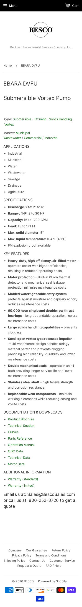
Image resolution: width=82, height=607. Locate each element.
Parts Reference (20, 438)
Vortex (9, 124)
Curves (13, 432)
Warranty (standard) (23, 479)
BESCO (29, 581)
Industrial (51, 138)
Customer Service (62, 560)
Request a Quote (29, 565)
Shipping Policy (14, 560)
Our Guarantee (36, 550)
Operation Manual (21, 445)
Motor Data (16, 464)
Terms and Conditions (51, 555)
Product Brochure (21, 419)
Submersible (22, 119)
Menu (13, 6)
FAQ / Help (53, 565)
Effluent (40, 119)
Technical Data (19, 457)
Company (15, 550)
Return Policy (60, 550)
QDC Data (15, 451)
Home (7, 65)
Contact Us (37, 560)
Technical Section (21, 425)
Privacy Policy (21, 555)
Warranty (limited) (21, 485)
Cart (75, 6)
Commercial (32, 138)
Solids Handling (60, 119)
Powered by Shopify (52, 581)
